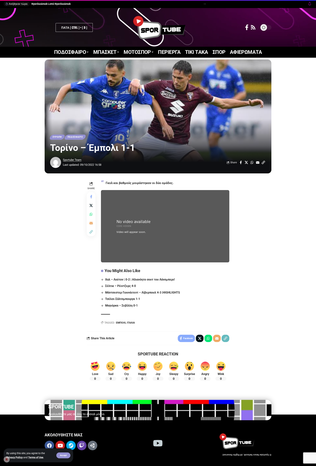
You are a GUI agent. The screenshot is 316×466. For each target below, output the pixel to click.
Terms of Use (35, 457)
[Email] (257, 162)
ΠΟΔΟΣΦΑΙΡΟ (75, 137)
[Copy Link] (263, 162)
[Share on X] (246, 162)
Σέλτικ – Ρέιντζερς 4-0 (120, 286)
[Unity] (92, 445)
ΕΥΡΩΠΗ (57, 137)
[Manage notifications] (7, 459)
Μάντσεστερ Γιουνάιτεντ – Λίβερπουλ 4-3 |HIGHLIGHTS (142, 292)
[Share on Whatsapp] (252, 162)
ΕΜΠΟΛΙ (121, 322)
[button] (63, 455)
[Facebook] (246, 27)
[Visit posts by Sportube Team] (55, 162)
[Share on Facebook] (240, 162)
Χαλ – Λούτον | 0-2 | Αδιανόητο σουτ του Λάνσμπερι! (140, 279)
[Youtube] (60, 445)
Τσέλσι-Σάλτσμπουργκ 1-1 (122, 299)
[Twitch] (81, 445)
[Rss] (253, 27)
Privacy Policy (14, 457)
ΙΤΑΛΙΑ (131, 322)
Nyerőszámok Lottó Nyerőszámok (51, 3)
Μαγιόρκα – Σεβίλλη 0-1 (121, 305)
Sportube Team (72, 159)
